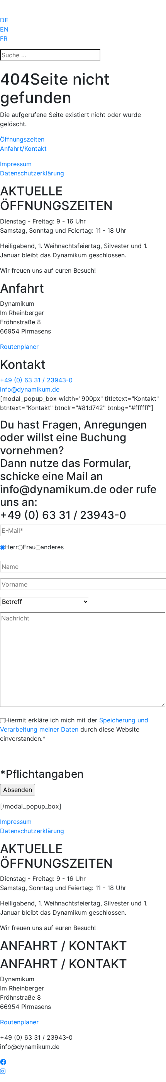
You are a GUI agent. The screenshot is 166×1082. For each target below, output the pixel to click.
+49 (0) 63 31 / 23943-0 (36, 380)
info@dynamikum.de (29, 389)
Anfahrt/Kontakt (23, 148)
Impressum (16, 164)
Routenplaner (19, 346)
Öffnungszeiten (22, 139)
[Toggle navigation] (11, 7)
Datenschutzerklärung (32, 173)
